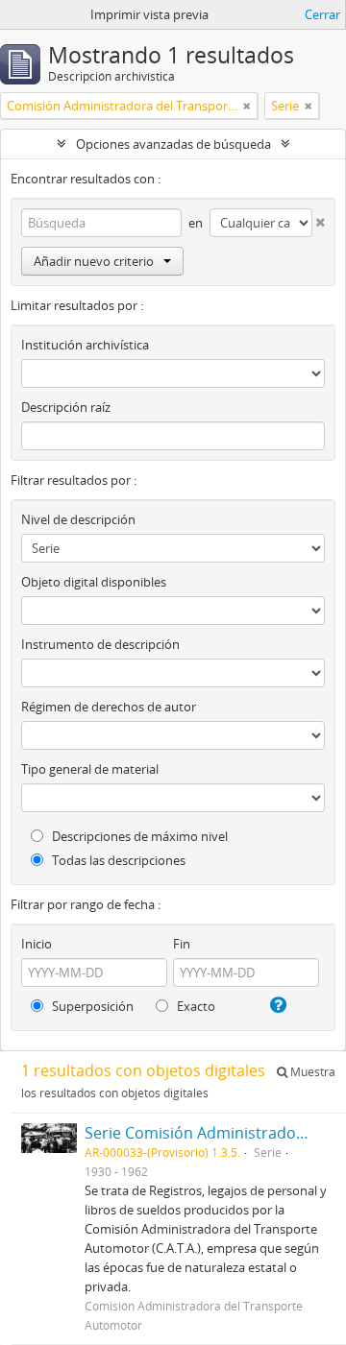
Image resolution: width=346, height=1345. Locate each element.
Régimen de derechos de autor (108, 706)
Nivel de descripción (78, 519)
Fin (181, 943)
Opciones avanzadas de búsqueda (173, 144)
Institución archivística (85, 344)
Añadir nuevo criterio (94, 261)
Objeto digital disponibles (93, 581)
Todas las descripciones (117, 860)
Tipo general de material (90, 769)
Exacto (194, 1006)
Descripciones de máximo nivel (138, 836)
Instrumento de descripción (100, 644)
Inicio (36, 943)
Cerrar (322, 14)
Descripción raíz (66, 407)
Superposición (91, 1006)
